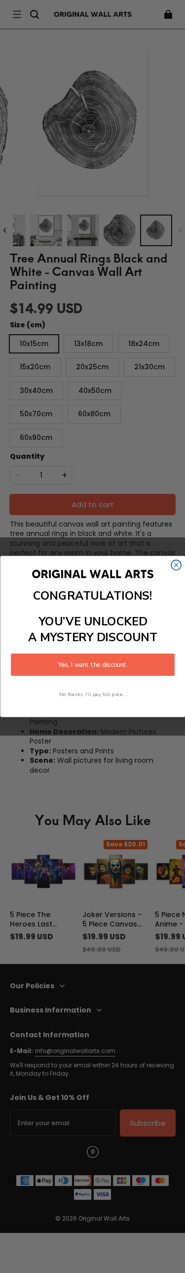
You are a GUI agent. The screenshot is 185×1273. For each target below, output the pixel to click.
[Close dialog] (176, 565)
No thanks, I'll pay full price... (92, 694)
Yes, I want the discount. (93, 664)
